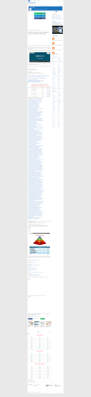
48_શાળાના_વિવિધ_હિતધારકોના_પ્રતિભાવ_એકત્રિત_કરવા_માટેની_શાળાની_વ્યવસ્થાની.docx (36, 137)
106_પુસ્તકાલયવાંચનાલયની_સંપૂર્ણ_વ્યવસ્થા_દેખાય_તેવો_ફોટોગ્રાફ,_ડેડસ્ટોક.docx (35, 182)
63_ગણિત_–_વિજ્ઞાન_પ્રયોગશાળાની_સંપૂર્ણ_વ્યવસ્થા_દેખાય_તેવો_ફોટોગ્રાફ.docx (35, 150)
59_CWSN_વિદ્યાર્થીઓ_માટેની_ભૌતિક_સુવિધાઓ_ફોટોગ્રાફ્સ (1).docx (34, 146)
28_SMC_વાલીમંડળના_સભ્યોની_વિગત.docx (32, 121)
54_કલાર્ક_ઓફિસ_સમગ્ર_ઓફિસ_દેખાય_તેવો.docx (32, 142)
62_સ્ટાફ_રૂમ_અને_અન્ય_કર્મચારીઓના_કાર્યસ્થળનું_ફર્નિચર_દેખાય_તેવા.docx (34, 149)
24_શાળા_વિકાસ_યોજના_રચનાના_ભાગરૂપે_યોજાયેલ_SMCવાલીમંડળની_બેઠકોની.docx (35, 118)
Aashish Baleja (56, 53)
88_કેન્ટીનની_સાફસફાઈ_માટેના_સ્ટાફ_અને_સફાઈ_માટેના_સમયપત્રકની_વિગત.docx (35, 170)
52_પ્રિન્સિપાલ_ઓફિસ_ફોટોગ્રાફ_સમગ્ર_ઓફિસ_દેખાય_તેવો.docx (33, 140)
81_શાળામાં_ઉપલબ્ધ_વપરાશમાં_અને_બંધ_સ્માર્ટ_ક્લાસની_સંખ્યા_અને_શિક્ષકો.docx (35, 164)
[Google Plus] (58, 11)
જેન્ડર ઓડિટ (53, 115)
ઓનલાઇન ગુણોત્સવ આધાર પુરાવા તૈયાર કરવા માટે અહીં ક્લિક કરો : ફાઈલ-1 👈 (36, 80)
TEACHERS (36, 316)
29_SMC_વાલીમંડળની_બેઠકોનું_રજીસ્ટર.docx (32, 122)
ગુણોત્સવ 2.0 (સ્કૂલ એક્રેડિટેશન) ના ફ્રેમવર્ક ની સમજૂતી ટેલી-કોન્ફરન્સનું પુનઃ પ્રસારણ (35, 272)
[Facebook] (56, 11)
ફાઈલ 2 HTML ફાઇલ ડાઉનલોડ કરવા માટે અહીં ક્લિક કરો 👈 (40, 76)
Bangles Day (59, 58)
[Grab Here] (49, 5)
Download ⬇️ (48, 89)
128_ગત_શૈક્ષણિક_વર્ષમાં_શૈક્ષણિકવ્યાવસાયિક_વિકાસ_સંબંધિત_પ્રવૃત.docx (34, 199)
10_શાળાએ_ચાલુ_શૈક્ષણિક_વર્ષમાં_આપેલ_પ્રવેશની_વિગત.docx (33, 107)
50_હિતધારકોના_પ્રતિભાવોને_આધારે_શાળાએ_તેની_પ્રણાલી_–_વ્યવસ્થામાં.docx (35, 139)
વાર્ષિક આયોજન (54, 125)
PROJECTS (54, 84)
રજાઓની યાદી (59, 124)
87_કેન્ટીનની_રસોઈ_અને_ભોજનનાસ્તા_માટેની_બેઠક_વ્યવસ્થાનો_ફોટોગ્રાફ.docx (34, 169)
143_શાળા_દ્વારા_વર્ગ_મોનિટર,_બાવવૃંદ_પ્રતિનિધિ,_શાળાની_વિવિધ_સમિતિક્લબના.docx (35, 211)
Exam (53, 62)
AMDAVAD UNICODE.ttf (31, 216)
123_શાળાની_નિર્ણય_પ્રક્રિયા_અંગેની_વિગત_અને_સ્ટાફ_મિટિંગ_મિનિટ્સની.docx (34, 195)
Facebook (30, 318)
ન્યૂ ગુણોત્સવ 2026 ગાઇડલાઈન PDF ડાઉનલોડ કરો (33, 260)
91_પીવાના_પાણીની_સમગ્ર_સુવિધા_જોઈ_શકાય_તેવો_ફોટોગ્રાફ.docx (34, 172)
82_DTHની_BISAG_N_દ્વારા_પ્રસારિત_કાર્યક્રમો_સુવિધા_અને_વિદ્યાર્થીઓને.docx (35, 165)
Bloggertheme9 (39, 392)
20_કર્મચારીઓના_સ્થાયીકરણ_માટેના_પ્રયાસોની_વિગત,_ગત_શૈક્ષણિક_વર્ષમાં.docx (35, 115)
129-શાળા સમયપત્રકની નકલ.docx (31, 200)
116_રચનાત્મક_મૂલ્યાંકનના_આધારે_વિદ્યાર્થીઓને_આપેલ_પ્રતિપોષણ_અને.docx (35, 190)
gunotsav (31, 316)
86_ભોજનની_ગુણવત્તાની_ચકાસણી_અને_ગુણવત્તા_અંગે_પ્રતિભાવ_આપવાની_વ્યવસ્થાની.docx (36, 168)
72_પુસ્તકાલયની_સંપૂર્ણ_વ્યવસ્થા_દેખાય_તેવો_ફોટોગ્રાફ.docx (33, 157)
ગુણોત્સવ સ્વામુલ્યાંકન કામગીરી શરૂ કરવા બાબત (32, 262)
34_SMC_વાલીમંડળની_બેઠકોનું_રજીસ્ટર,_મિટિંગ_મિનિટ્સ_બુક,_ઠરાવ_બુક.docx (35, 126)
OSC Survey (54, 82)
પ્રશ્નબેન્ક (53, 121)
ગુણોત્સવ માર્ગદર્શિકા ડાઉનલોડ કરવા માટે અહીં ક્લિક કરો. (34, 274)
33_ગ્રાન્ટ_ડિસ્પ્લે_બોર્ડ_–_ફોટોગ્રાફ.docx (31, 125)
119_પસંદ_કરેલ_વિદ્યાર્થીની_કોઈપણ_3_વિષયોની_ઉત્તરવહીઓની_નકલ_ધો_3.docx (35, 192)
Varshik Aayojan (59, 101)
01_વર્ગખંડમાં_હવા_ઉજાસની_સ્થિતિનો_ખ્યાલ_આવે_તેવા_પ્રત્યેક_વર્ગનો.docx (34, 99)
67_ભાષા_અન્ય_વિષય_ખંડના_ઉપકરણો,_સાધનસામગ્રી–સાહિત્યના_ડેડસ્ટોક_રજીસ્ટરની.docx (36, 153)
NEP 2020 (59, 78)
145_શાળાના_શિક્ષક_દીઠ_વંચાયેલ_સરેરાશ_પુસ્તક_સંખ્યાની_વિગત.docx (34, 213)
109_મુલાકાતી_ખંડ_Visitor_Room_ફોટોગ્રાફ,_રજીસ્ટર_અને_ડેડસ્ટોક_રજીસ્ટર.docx (35, 184)
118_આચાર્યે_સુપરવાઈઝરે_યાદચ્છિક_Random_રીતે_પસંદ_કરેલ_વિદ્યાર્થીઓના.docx (35, 191)
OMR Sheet (59, 81)
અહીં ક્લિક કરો (44, 295)
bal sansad (54, 104)
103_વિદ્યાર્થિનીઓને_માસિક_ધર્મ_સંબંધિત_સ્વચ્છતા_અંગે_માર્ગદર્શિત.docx (34, 180)
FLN (58, 62)
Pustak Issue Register (55, 88)
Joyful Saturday (54, 72)
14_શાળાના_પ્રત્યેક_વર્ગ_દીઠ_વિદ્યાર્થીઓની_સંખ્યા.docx (33, 110)
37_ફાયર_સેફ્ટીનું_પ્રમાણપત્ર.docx (31, 128)
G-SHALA (59, 64)
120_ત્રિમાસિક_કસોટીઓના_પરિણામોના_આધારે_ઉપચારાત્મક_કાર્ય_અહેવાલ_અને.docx (35, 193)
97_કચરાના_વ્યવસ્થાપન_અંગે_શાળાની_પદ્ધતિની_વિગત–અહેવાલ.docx (34, 177)
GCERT (58, 65)
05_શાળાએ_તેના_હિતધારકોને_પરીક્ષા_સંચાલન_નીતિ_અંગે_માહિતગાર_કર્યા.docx (35, 102)
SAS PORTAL (59, 88)
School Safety (59, 95)
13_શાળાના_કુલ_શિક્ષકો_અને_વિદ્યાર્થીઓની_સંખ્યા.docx (33, 109)
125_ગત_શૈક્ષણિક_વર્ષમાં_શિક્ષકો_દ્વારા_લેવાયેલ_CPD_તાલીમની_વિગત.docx (35, 197)
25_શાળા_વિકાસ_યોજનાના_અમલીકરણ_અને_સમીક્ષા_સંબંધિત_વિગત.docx (34, 119)
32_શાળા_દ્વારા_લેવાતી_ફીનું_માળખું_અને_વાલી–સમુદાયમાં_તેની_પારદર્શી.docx (35, 124)
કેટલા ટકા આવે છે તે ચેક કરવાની (31, 76)
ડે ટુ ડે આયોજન (59, 115)
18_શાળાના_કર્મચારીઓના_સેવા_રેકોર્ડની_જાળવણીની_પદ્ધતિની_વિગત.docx (34, 113)
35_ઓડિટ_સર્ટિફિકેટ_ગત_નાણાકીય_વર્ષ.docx (32, 127)
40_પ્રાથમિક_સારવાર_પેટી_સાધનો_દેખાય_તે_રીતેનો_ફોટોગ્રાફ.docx (34, 131)
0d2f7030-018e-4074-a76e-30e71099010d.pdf (33, 106)
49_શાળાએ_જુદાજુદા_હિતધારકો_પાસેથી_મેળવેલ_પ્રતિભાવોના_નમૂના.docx (34, 138)
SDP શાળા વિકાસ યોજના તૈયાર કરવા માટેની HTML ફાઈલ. (34, 82)
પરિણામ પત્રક (59, 118)
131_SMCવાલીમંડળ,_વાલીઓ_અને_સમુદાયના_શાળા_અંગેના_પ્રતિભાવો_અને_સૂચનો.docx (36, 202)
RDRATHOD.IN (33, 392)
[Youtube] (55, 11)
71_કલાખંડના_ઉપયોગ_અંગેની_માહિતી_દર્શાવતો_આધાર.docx (33, 156)
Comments (54, 35)
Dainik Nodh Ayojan (55, 61)
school (33, 316)
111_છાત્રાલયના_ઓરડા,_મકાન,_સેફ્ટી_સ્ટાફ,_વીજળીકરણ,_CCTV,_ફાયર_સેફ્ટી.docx (35, 186)
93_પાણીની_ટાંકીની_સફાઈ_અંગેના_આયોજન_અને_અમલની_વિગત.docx (34, 174)
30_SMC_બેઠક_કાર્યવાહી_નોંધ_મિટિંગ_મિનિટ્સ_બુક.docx (33, 123)
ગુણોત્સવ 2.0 (38, 316)
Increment (54, 71)
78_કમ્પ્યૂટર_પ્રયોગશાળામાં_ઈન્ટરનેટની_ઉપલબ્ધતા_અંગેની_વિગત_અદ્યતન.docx (35, 162)
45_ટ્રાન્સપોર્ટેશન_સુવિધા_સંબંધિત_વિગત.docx (32, 135)
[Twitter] (57, 11)
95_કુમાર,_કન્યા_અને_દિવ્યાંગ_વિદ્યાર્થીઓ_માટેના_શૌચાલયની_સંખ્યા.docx (34, 175)
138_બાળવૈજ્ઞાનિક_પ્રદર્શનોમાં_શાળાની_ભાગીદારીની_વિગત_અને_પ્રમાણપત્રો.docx (35, 207)
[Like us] (58, 5)
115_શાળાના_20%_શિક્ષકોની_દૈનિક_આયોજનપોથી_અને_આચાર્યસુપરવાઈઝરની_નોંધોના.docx (36, 189)
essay (58, 104)
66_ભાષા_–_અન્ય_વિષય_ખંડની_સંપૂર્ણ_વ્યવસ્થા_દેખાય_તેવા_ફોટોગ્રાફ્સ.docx (35, 152)
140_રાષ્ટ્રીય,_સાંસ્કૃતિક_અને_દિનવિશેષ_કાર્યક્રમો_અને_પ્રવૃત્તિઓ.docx (34, 209)
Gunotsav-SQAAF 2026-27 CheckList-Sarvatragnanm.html (35, 217)
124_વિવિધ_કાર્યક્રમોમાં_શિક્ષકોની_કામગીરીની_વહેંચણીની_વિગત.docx (34, 196)
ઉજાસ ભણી (53, 111)
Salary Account (59, 94)
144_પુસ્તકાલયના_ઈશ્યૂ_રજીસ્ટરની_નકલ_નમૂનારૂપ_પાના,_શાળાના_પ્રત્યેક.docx (35, 212)
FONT (53, 64)
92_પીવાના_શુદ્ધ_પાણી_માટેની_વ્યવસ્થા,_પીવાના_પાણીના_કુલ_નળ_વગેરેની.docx (35, 173)
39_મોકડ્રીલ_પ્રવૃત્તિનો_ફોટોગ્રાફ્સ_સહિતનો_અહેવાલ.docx (33, 130)
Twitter (34, 318)
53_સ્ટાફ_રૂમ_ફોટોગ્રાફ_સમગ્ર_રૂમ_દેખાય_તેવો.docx (32, 141)
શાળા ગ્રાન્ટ (58, 125)
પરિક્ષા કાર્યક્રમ (54, 118)
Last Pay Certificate (60, 75)
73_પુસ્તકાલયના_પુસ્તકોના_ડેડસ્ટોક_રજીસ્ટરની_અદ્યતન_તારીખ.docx (34, 158)
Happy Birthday (59, 68)
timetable (59, 108)
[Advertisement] (39, 25)
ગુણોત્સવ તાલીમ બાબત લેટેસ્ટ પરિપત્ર (32, 267)
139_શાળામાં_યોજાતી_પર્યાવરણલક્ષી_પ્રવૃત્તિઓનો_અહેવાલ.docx (33, 208)
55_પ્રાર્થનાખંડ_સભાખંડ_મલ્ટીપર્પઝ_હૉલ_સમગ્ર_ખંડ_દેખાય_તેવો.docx (34, 143)
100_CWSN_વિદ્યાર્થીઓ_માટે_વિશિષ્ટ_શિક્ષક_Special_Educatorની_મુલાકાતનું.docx (36, 179)
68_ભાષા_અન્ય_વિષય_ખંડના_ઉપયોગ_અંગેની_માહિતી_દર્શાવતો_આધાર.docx (35, 154)
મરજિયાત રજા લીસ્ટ (54, 124)
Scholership (54, 95)
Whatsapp (42, 318)
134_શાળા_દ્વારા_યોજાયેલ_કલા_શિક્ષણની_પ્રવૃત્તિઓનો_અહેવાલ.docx (34, 204)
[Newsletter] (60, 11)
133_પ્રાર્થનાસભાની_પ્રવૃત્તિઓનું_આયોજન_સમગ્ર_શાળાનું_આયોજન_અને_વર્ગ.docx (35, 203)
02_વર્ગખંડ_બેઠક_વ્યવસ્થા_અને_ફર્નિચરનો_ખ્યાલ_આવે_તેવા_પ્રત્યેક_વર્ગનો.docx (35, 100)
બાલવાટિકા (58, 121)
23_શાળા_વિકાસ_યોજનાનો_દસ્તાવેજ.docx (32, 117)
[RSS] (59, 11)
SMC (58, 91)
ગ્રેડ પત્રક (53, 114)
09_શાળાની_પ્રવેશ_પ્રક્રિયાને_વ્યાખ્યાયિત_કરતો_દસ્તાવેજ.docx (33, 105)
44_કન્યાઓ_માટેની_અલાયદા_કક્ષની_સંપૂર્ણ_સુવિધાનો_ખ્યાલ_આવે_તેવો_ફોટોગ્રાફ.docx (35, 134)
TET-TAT (59, 98)
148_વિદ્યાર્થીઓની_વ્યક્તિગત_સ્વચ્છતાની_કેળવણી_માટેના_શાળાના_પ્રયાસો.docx (35, 215)
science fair (54, 108)
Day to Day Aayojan (60, 61)
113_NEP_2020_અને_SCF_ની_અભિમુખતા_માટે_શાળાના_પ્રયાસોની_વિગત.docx (35, 187)
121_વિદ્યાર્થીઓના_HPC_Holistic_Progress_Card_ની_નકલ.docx (34, 194)
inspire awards (59, 105)
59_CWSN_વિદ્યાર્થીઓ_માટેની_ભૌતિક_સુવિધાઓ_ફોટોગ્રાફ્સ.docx (34, 147)
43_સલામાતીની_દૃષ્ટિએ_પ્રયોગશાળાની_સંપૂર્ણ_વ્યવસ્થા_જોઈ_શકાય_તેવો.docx (35, 133)
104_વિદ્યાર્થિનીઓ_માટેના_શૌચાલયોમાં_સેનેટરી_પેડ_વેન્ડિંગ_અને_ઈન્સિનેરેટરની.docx (35, 181)
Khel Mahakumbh (54, 74)
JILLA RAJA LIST (59, 71)
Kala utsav (59, 72)
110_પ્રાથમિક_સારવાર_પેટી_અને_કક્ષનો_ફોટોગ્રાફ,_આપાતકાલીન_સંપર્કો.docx (34, 185)
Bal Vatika (54, 58)
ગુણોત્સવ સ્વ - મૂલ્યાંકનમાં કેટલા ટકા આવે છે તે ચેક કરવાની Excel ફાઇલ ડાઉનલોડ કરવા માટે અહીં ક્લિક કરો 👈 (39, 75)
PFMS (58, 82)
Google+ (38, 318)
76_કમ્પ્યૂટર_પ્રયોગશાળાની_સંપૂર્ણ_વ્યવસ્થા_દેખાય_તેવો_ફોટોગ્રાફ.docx (34, 160)
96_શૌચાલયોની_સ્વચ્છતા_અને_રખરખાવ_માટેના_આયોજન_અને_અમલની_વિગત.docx (35, 176)
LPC (58, 74)
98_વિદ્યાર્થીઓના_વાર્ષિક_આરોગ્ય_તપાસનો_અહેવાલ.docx (33, 178)
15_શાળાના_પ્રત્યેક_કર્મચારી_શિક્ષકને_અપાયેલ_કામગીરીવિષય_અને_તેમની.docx (35, 111)
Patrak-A (53, 85)
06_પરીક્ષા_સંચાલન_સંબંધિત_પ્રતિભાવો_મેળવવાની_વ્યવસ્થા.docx (34, 103)
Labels (56, 35)
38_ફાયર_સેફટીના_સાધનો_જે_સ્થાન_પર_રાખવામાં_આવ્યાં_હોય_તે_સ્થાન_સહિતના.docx (35, 129)
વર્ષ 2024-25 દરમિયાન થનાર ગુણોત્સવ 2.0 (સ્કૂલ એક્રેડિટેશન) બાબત (34, 275)
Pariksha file (59, 84)
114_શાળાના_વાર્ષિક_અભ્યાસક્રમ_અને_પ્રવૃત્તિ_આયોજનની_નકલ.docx (34, 188)
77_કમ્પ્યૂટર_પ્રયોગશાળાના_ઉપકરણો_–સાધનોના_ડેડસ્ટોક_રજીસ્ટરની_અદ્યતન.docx (35, 161)
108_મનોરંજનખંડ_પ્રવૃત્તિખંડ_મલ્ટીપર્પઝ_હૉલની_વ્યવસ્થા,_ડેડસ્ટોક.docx (34, 183)
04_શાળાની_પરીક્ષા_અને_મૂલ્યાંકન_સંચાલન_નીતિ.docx (33, 101)
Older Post (49, 331)
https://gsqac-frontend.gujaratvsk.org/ (41, 78)
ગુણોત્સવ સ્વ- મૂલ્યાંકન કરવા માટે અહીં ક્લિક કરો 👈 (33, 79)
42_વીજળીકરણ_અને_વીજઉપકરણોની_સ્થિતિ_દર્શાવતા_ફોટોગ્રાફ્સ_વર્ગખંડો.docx (35, 132)
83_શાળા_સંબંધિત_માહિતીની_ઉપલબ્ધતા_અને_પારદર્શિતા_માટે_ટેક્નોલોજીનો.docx (35, 166)
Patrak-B (59, 85)
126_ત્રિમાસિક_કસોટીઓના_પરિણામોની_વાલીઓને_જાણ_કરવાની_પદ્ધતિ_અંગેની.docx (35, 198)
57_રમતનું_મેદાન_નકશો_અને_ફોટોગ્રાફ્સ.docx (32, 144)
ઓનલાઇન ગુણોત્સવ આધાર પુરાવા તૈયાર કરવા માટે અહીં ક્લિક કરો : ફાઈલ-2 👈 (36, 81)
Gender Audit (54, 68)
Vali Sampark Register (55, 101)
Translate (59, 386)
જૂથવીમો (58, 114)
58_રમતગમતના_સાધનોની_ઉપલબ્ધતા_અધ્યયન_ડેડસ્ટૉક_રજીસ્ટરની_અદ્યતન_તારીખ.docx (36, 145)
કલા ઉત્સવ (58, 111)
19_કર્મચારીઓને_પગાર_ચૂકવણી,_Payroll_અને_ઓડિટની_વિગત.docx (34, 114)
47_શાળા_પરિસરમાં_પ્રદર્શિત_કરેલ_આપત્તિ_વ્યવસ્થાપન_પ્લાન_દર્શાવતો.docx (35, 136)
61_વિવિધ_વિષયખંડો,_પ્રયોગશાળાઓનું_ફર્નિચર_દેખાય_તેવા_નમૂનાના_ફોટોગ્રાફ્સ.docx (35, 148)
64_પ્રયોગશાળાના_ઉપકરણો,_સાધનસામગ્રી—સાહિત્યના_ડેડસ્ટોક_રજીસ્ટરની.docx (35, 151)
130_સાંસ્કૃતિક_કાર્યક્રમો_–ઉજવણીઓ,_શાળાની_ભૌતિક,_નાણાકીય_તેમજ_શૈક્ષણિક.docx (35, 201)
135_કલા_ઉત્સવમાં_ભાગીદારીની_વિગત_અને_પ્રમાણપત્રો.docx (33, 205)
